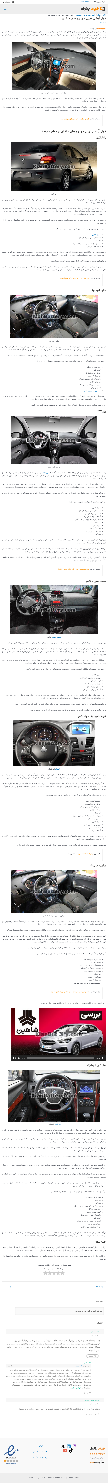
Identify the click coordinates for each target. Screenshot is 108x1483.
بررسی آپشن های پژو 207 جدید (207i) (73, 569)
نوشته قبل (100, 1286)
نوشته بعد (7, 1286)
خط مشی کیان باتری (39, 1451)
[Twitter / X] (63, 1446)
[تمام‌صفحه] (14, 1058)
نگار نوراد (78, 1366)
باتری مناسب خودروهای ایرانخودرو (75, 119)
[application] (58, 1034)
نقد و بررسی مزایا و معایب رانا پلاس (74, 278)
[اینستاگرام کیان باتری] (74, 1446)
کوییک (57, 769)
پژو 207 (46, 473)
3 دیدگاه (103, 22)
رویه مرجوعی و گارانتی (39, 1457)
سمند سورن (56, 637)
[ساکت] (19, 1058)
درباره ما (39, 1446)
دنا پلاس (57, 1124)
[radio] (62, 1273)
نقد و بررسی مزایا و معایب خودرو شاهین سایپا (70, 991)
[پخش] (102, 1058)
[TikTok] (71, 1450)
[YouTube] (65, 1450)
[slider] (60, 1058)
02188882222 (87, 2)
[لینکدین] (69, 1446)
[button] (58, 1034)
